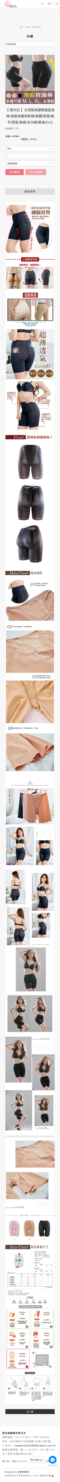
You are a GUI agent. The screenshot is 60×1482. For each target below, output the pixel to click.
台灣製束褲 (36, 27)
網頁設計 (26, 1472)
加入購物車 (14, 172)
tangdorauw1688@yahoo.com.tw (35, 1445)
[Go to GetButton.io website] (53, 1466)
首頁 (21, 27)
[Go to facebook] (52, 1460)
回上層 (30, 1411)
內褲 (27, 27)
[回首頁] (11, 4)
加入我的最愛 (35, 172)
